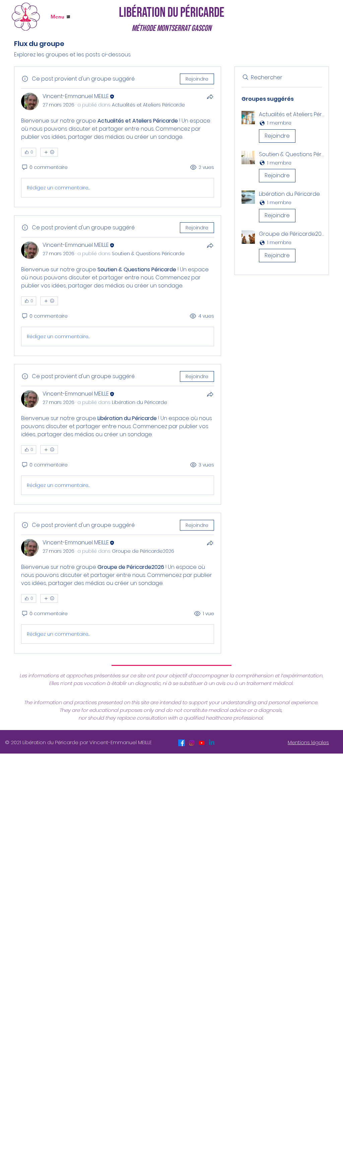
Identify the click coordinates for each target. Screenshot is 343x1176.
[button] (282, 128)
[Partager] (210, 97)
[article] (117, 136)
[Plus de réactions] (49, 152)
